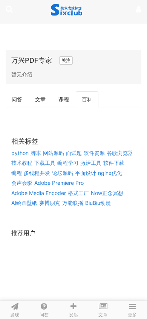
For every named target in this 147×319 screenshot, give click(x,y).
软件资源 (94, 153)
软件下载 (113, 163)
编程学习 (67, 163)
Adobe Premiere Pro (59, 183)
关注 (65, 60)
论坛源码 (62, 173)
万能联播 (72, 203)
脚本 (36, 153)
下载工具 (44, 163)
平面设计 (85, 173)
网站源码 (53, 153)
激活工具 (90, 163)
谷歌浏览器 (120, 153)
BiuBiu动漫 (98, 203)
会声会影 (21, 183)
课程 (63, 99)
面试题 (74, 153)
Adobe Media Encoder (38, 193)
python (20, 153)
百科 (87, 99)
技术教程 (21, 163)
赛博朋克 (49, 203)
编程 (16, 173)
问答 (17, 99)
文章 (40, 99)
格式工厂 (78, 193)
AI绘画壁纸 (24, 203)
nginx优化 (110, 173)
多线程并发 (37, 173)
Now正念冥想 (107, 193)
